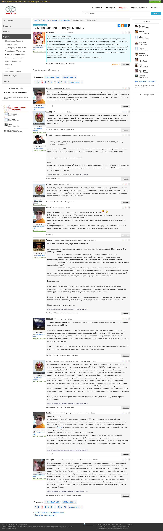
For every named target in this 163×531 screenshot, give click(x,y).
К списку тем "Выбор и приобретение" (50, 512)
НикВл (141, 48)
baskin (141, 31)
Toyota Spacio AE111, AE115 (16, 48)
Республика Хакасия (37, 129)
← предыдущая (52, 76)
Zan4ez (142, 53)
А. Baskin (129, 524)
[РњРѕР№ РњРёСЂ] (125, 25)
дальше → (74, 82)
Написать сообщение (39, 52)
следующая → (69, 76)
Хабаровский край (38, 48)
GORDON (50, 32)
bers (140, 65)
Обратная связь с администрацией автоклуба (113, 526)
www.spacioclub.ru (9, 528)
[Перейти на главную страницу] (10, 9)
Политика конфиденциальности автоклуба (112, 528)
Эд (140, 59)
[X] (129, 25)
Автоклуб (109, 7)
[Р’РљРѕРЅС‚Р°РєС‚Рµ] (119, 25)
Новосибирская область (39, 335)
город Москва (39, 148)
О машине (96, 7)
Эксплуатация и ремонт (14, 58)
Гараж (7, 68)
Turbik (10, 124)
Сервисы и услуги (138, 7)
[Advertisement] (149, 107)
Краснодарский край (38, 108)
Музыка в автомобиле (13, 61)
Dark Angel (12, 114)
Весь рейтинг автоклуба (145, 81)
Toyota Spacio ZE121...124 (15, 51)
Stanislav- (143, 42)
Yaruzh (49, 240)
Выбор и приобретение (61, 20)
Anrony (49, 111)
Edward (142, 76)
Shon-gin (142, 70)
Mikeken (142, 37)
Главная (37, 20)
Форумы (122, 7)
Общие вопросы (11, 44)
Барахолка (9, 64)
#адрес (70, 33)
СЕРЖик (11, 119)
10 (65, 82)
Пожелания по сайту (13, 71)
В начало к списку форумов (45, 515)
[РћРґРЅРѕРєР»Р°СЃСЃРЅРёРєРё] (122, 25)
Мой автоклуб (8, 20)
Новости (154, 7)
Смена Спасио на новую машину (85, 20)
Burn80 (142, 26)
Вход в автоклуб (155, 2)
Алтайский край (40, 255)
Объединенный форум (14, 41)
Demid (48, 88)
